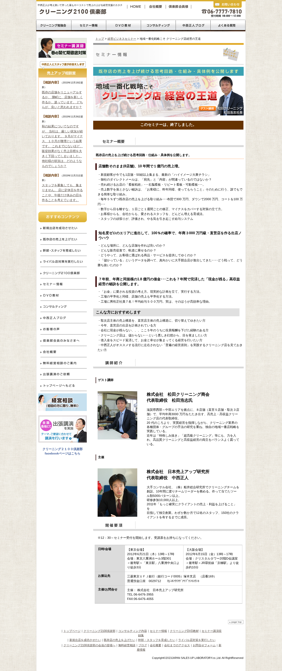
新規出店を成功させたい (85, 640)
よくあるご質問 (228, 25)
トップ (99, 38)
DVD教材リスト (123, 25)
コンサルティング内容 (132, 631)
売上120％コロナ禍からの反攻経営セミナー (88, 25)
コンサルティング (158, 25)
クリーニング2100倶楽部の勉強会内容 (53, 25)
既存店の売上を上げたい (119, 640)
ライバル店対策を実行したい (196, 640)
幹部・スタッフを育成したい (156, 640)
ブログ (142, 645)
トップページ (72, 631)
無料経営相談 (126, 645)
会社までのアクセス (177, 645)
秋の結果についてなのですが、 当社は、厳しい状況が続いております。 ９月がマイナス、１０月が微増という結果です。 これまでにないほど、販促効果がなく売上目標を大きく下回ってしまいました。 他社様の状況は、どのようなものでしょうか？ (62, 146)
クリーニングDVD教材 (184, 631)
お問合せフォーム (204, 645)
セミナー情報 (158, 631)
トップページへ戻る (136, 6)
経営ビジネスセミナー (122, 38)
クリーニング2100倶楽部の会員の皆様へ (89, 645)
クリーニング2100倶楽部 (179, 6)
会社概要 (156, 6)
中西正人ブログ (193, 25)
